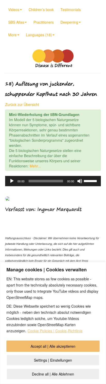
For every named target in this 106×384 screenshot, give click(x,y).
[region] (53, 323)
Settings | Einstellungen (53, 360)
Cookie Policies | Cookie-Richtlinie (55, 330)
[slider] (91, 180)
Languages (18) (39, 34)
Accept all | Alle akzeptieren (53, 346)
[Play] (11, 181)
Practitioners (43, 22)
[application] (53, 181)
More (12, 34)
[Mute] (79, 181)
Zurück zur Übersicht (22, 104)
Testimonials (70, 9)
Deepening (69, 22)
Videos (13, 9)
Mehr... (35, 165)
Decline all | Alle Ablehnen (53, 374)
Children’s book (41, 9)
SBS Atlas (16, 22)
